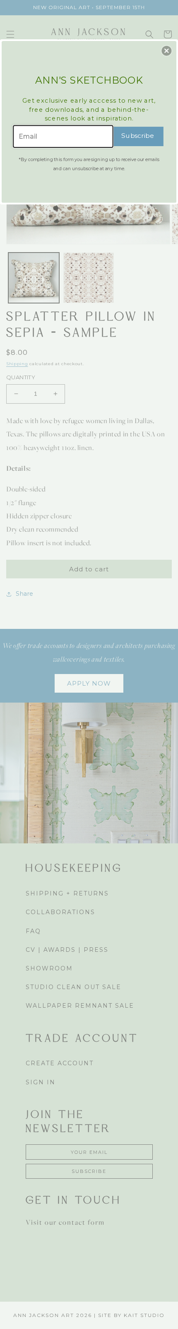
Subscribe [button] (137, 136)
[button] (166, 50)
